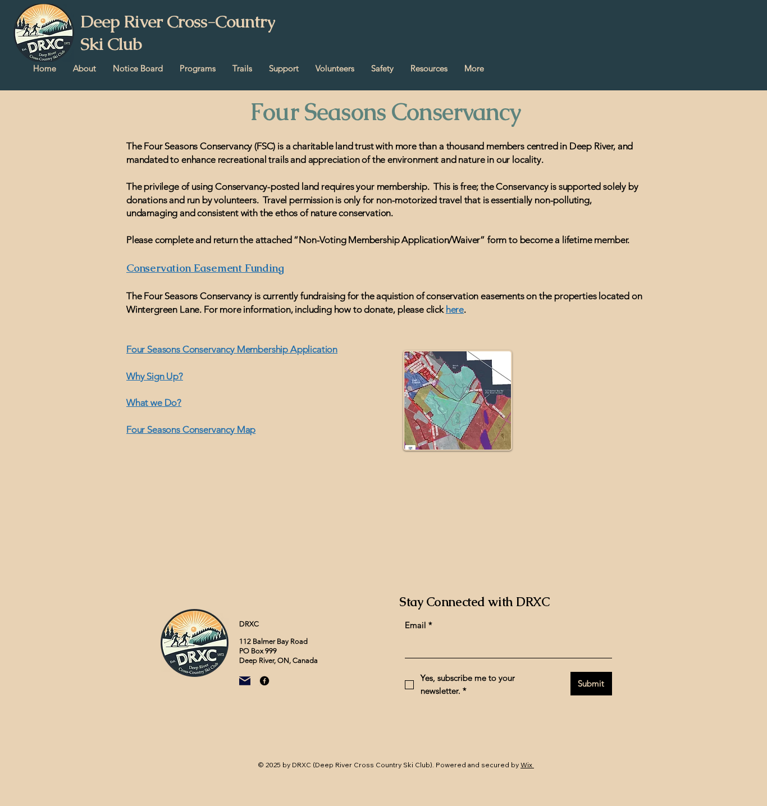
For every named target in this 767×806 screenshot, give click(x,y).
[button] (84, 68)
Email (418, 625)
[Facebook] (264, 680)
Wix (526, 765)
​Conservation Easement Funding (205, 268)
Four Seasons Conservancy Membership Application (231, 349)
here (455, 309)
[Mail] (244, 680)
